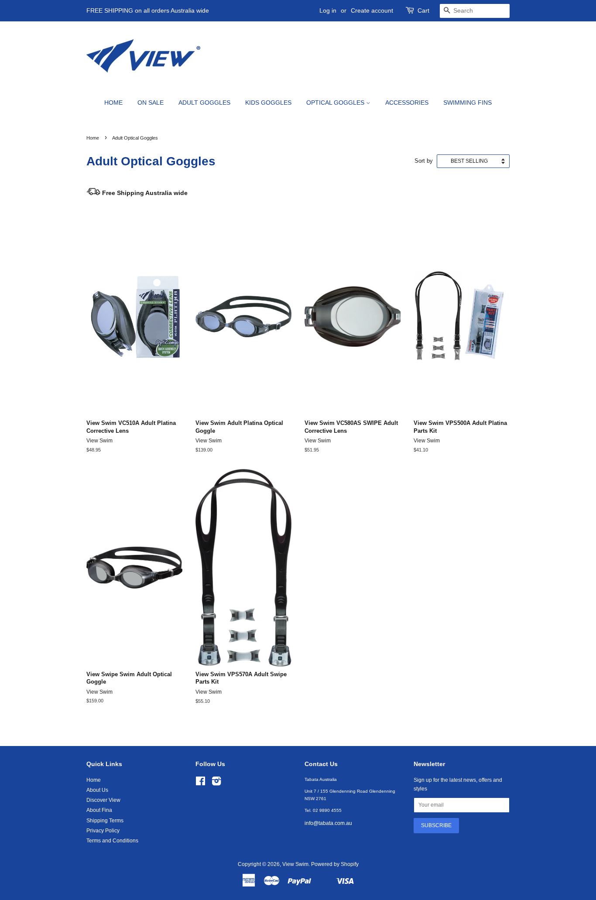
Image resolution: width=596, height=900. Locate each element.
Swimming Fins (467, 102)
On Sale (150, 102)
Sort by (423, 161)
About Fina (99, 810)
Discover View (103, 800)
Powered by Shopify (335, 864)
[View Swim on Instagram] (216, 783)
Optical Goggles (336, 102)
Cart (423, 10)
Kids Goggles (268, 102)
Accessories (406, 102)
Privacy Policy (103, 831)
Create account (372, 10)
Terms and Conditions (112, 841)
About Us (97, 790)
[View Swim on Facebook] (200, 783)
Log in (327, 10)
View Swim (295, 864)
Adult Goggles (204, 102)
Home (113, 102)
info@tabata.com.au (328, 823)
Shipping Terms (104, 821)
